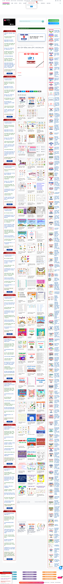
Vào (31, 6)
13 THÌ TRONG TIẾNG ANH (4, 580)
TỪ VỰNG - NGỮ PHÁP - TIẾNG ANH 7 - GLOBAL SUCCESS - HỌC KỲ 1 (6, 574)
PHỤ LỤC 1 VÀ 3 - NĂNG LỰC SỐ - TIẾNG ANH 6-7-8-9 (31, 582)
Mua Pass (59, 577)
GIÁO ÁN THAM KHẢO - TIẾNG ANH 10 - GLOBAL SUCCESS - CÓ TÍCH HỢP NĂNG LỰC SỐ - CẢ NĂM (6, 578)
